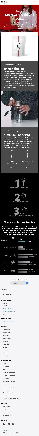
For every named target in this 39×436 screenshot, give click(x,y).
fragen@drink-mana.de (9, 311)
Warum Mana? (6, 406)
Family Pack (6, 344)
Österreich (6, 430)
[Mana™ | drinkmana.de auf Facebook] (4, 424)
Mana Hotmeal (7, 338)
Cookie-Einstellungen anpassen (11, 398)
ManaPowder (6, 332)
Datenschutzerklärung (8, 393)
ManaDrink (6, 335)
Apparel (5, 353)
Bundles (5, 347)
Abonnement (6, 378)
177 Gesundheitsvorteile (9, 381)
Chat (4, 315)
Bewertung (6, 366)
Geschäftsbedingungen (9, 387)
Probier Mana (6, 329)
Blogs (4, 412)
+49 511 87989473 (8, 308)
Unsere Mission (7, 415)
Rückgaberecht (7, 390)
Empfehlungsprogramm (9, 375)
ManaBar (5, 341)
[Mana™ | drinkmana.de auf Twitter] (9, 424)
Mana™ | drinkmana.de (10, 433)
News (4, 409)
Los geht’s (5, 363)
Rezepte (5, 384)
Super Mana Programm (9, 372)
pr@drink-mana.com (8, 321)
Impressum (6, 395)
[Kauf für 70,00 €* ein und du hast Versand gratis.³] (34, 2)
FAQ (4, 369)
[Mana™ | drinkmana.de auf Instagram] (13, 424)
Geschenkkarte (7, 356)
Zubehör (5, 350)
